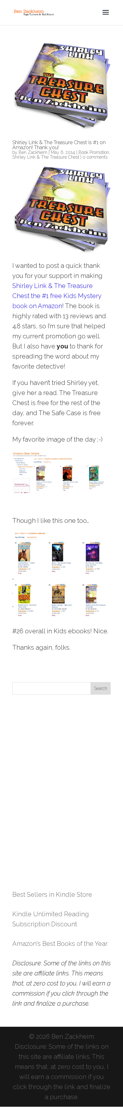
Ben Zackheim (33, 152)
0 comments (95, 157)
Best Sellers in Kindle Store (52, 894)
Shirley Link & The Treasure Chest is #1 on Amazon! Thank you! (59, 144)
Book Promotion (94, 152)
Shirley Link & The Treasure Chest (45, 157)
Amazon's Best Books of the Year (60, 943)
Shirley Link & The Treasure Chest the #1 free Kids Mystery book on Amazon (56, 296)
